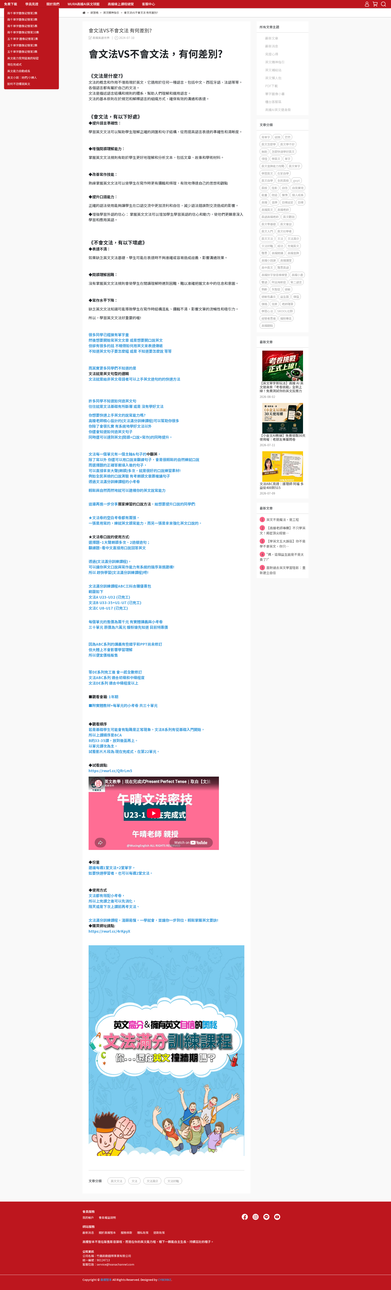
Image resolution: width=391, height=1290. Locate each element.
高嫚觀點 (267, 325)
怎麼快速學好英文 (283, 151)
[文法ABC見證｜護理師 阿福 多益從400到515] (282, 466)
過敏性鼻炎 (268, 296)
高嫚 (264, 202)
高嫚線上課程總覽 (121, 4)
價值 (296, 296)
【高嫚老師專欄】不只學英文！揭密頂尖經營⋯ (282, 530)
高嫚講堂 (286, 260)
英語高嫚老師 (270, 217)
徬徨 (264, 158)
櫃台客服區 (273, 101)
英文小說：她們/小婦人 (22, 77)
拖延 (274, 195)
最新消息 (271, 46)
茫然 (287, 137)
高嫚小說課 (268, 260)
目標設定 (287, 202)
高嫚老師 (283, 209)
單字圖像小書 (275, 93)
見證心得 (271, 54)
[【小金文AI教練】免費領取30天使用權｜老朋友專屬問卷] (282, 418)
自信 (285, 188)
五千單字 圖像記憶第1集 (22, 39)
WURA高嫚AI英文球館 (84, 4)
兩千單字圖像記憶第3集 (22, 19)
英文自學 (267, 180)
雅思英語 (283, 267)
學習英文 (267, 173)
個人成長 (297, 195)
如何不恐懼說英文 (18, 84)
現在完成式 (14, 64)
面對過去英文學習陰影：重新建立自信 (282, 570)
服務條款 (126, 1233)
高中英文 (267, 267)
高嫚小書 (297, 275)
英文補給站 (273, 69)
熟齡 (264, 289)
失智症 (276, 289)
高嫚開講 (277, 253)
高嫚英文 (267, 209)
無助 (264, 151)
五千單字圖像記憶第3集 (22, 52)
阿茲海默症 (279, 282)
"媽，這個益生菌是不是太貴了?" (282, 557)
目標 (300, 202)
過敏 (287, 289)
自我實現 (297, 188)
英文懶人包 (273, 77)
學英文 (276, 158)
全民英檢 (283, 180)
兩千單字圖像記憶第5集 (22, 26)
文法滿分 (152, 1181)
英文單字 (294, 166)
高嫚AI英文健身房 (278, 109)
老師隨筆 (287, 304)
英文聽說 (288, 217)
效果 (274, 304)
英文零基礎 (268, 224)
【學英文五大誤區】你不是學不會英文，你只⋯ (282, 544)
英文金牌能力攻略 (272, 166)
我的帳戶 (88, 1217)
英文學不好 (287, 144)
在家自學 (283, 173)
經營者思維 (268, 318)
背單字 (265, 137)
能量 (264, 195)
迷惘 (277, 137)
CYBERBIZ (164, 1280)
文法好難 (173, 1181)
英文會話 (286, 224)
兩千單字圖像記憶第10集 (23, 32)
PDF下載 (271, 85)
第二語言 (296, 282)
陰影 (274, 188)
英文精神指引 (275, 61)
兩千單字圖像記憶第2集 (22, 13)
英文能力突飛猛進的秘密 (23, 58)
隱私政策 (142, 1233)
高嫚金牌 (293, 253)
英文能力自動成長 (18, 71)
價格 (264, 304)
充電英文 (293, 246)
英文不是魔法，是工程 (280, 519)
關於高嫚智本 (107, 1233)
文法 (134, 1181)
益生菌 (284, 296)
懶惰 (285, 195)
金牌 (274, 202)
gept (296, 180)
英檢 (264, 188)
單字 (287, 158)
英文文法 (116, 1181)
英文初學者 (284, 231)
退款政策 (159, 1233)
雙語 (264, 282)
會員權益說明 (107, 1217)
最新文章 (271, 38)
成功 (280, 246)
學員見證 (31, 4)
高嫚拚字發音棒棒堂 (274, 275)
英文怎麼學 (268, 144)
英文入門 (267, 231)
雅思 (264, 253)
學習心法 (267, 311)
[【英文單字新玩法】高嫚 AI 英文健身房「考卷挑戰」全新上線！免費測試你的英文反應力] (282, 366)
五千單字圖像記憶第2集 (22, 45)
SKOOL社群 (285, 311)
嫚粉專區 (286, 318)
